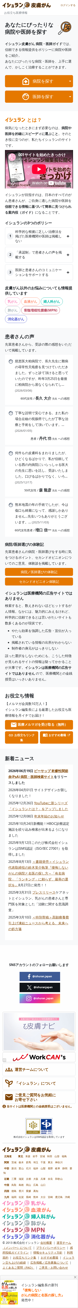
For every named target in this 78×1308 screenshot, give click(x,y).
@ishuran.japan (42, 976)
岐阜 (57, 1168)
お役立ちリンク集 (24, 737)
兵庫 (43, 1179)
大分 (43, 1197)
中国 (6, 1185)
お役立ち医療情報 (15, 13)
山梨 (43, 1168)
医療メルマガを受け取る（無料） (42, 724)
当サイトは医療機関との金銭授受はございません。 (40, 1106)
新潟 (13, 1168)
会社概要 (46, 1243)
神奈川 (59, 1162)
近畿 (6, 1179)
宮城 (42, 1156)
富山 (21, 1168)
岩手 (35, 1156)
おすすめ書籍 (57, 735)
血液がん (30, 301)
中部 (6, 1168)
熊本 (35, 1197)
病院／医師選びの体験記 (39, 572)
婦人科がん (51, 301)
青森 (27, 1156)
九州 (6, 1197)
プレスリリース (44, 892)
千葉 (43, 1162)
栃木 (21, 1162)
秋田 (49, 1156)
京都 (28, 1179)
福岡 (13, 1197)
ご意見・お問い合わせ (53, 1268)
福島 (64, 1156)
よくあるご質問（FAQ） (18, 1268)
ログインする (68, 5)
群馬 (28, 1162)
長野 (50, 1168)
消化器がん (16, 319)
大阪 (35, 1179)
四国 (6, 1191)
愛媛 (28, 1191)
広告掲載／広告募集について (49, 1262)
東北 (20, 1156)
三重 (13, 1179)
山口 (43, 1185)
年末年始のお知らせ (49, 816)
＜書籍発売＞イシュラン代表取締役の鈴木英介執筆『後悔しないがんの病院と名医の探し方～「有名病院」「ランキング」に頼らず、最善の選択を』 (38, 873)
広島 (35, 1185)
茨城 (13, 1162)
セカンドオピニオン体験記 (39, 581)
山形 (56, 1156)
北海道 (8, 1156)
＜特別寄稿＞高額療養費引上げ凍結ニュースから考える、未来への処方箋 (38, 923)
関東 (6, 1162)
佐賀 (21, 1197)
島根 (21, 1185)
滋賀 (21, 1179)
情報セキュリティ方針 (47, 1252)
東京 (50, 1162)
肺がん (13, 310)
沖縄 (67, 1197)
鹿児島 (59, 1197)
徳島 (13, 1191)
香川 (21, 1191)
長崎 (28, 1197)
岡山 (28, 1185)
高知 (35, 1191)
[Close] (75, 1277)
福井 (35, 1168)
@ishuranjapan (43, 987)
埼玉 (35, 1162)
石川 (28, 1168)
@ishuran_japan (43, 998)
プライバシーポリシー (50, 1248)
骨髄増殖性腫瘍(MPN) (40, 310)
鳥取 (13, 1185)
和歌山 (59, 1179)
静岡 (64, 1168)
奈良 (50, 1179)
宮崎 (50, 1197)
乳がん (13, 301)
